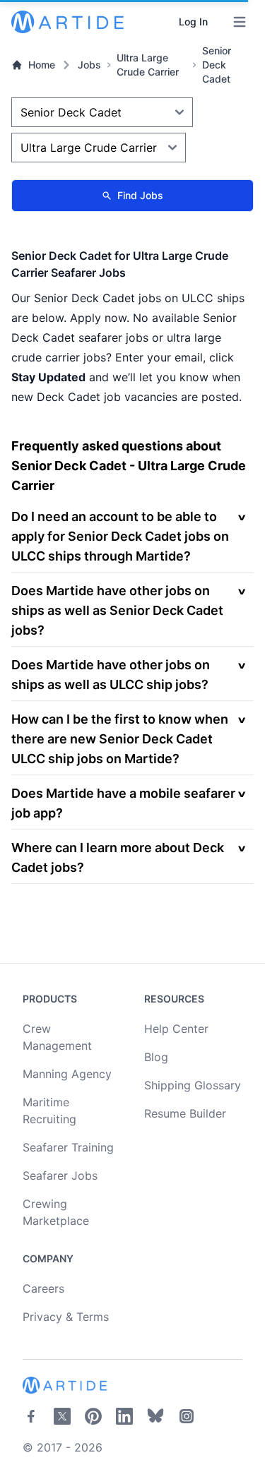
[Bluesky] (155, 1416)
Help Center (176, 1029)
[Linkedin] (124, 1416)
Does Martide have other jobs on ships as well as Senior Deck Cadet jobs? (117, 610)
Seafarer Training (68, 1147)
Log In (193, 22)
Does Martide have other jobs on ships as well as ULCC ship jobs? (110, 674)
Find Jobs (140, 195)
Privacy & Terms (66, 1317)
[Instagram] (186, 1416)
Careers (43, 1288)
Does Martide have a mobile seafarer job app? (123, 803)
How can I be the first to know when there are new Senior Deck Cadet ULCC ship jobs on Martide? (119, 739)
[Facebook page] (31, 1416)
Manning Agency (67, 1074)
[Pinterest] (93, 1416)
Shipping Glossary (192, 1085)
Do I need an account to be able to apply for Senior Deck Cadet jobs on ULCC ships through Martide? (120, 536)
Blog (156, 1057)
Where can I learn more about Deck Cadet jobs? (117, 857)
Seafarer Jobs (60, 1175)
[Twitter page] (62, 1416)
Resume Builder (185, 1113)
